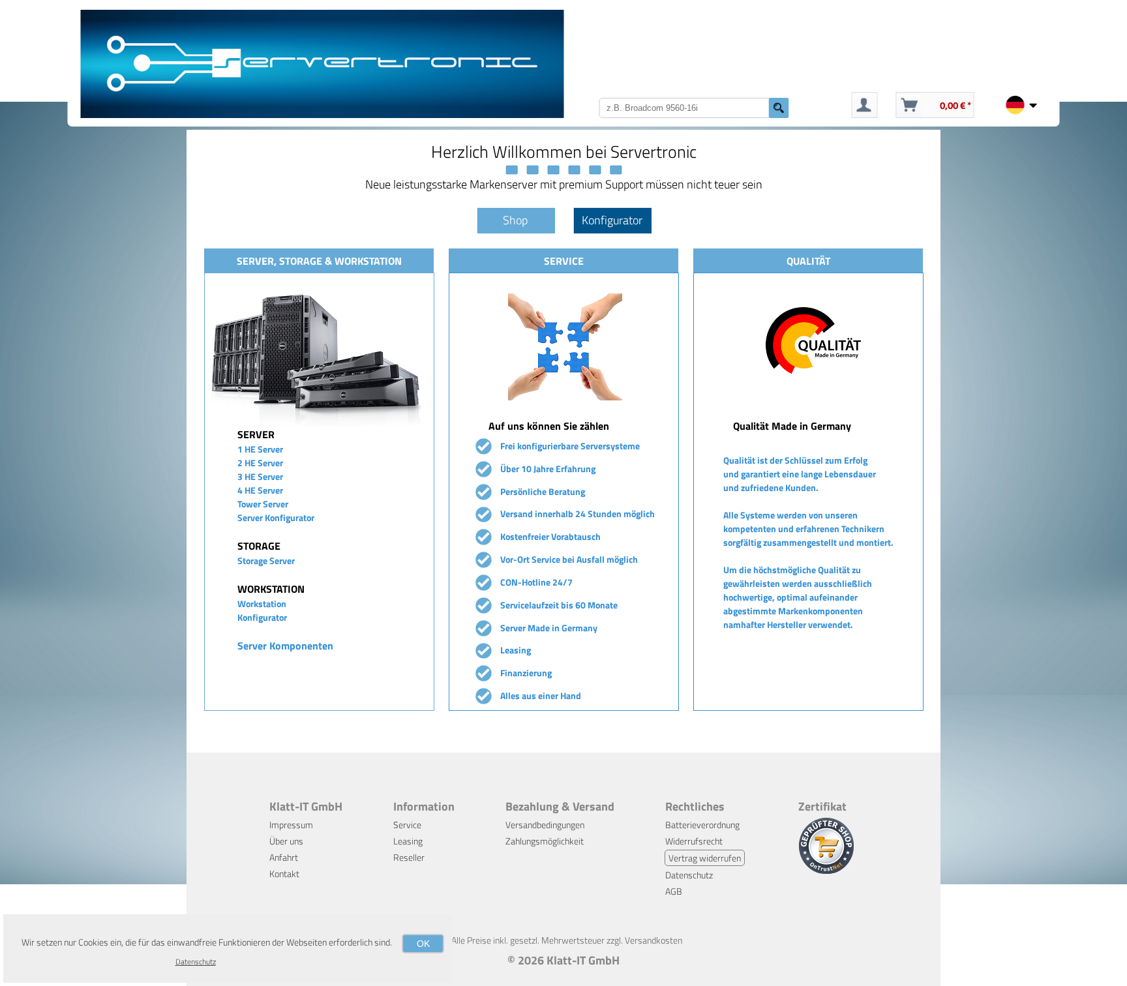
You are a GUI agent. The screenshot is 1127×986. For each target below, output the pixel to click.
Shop (515, 220)
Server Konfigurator (275, 517)
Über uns (286, 841)
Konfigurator (612, 220)
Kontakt (284, 873)
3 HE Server (260, 476)
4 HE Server (260, 490)
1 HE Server (260, 449)
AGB (673, 891)
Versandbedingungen (544, 824)
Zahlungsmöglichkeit (544, 841)
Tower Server (262, 504)
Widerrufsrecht (694, 841)
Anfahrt (283, 857)
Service (407, 824)
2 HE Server (260, 463)
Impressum (291, 824)
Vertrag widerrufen (705, 858)
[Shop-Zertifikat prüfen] (826, 870)
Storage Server (266, 560)
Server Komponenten (285, 645)
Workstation (261, 603)
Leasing (408, 841)
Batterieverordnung (702, 824)
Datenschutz (689, 875)
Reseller (409, 857)
